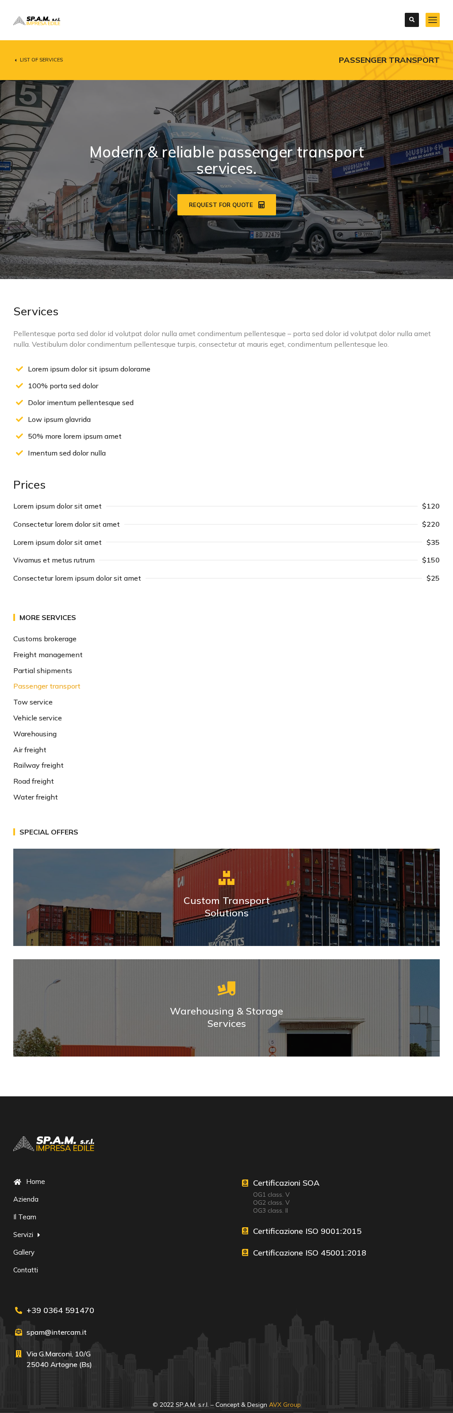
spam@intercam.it (57, 1332)
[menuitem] (226, 638)
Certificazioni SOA (286, 1183)
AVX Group (285, 1405)
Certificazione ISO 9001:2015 (307, 1231)
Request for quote (221, 204)
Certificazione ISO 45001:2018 (309, 1253)
